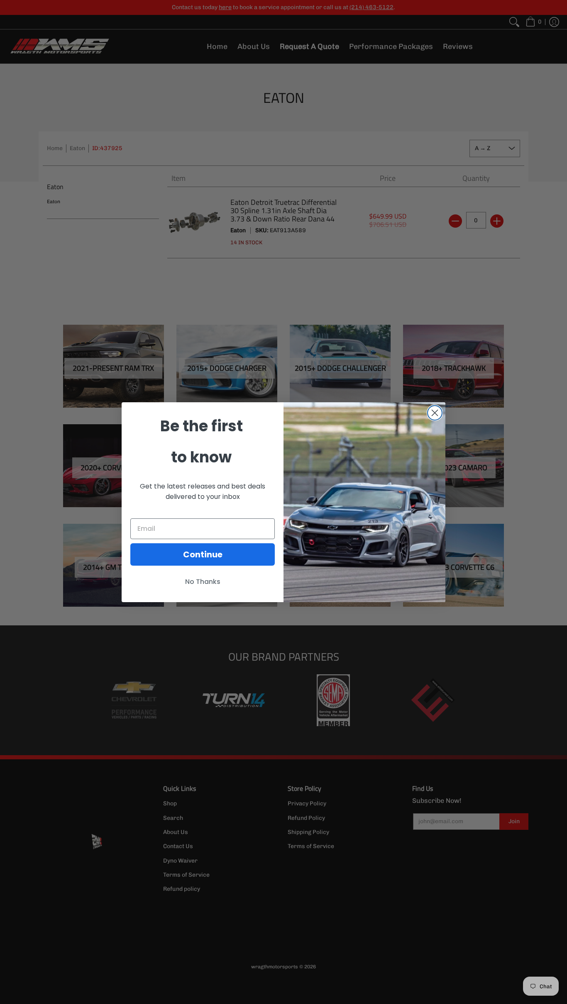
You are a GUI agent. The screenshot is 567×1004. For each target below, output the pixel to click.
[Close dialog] (435, 413)
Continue (202, 554)
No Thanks (202, 581)
